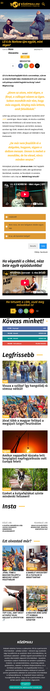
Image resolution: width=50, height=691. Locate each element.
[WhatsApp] (26, 65)
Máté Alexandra (13, 51)
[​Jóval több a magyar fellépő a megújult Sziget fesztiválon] (25, 407)
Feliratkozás (41, 343)
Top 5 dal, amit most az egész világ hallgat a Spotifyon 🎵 (13, 616)
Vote (43, 246)
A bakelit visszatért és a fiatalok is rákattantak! (36, 575)
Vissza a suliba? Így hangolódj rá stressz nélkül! (25, 387)
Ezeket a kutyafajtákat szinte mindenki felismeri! (22, 495)
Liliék (4, 119)
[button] (27, 217)
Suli (5, 381)
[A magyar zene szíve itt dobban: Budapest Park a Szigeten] (37, 598)
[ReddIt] (31, 65)
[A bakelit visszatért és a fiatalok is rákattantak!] (37, 558)
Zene (25, 57)
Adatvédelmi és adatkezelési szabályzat (25, 687)
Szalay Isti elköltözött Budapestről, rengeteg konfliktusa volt (39, 527)
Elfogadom (25, 684)
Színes (6, 489)
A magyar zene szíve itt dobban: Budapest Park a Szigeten (36, 616)
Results (33, 246)
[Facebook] (20, 65)
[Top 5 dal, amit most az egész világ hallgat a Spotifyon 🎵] (13, 598)
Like (44, 328)
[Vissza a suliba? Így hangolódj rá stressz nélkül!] (25, 372)
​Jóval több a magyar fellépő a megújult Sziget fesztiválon (23, 422)
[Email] (37, 65)
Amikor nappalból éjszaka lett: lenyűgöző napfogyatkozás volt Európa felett (24, 458)
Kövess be (42, 333)
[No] (47, 668)
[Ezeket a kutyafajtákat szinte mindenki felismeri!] (25, 479)
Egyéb (6, 451)
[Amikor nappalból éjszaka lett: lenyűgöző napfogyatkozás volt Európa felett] (25, 441)
